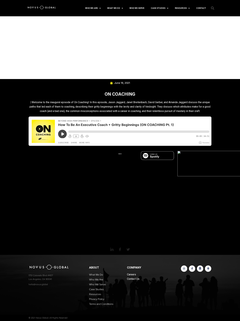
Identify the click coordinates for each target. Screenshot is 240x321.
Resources (181, 8)
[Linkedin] (200, 268)
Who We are (91, 8)
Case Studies (158, 8)
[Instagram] (184, 268)
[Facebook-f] (192, 268)
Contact (201, 8)
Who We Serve (136, 8)
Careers (131, 274)
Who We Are (96, 279)
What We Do (113, 8)
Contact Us (133, 278)
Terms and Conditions (101, 304)
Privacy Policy (96, 299)
